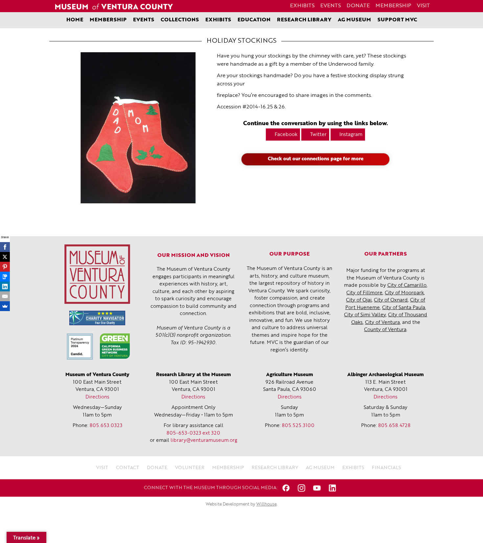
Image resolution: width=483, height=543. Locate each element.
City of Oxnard (391, 300)
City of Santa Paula (403, 307)
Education (254, 20)
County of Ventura (385, 330)
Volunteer (189, 467)
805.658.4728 (394, 425)
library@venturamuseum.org (204, 440)
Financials (386, 467)
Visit (423, 6)
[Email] (5, 296)
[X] (5, 257)
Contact (127, 467)
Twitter (318, 134)
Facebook (286, 134)
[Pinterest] (5, 267)
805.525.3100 (298, 425)
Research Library (304, 20)
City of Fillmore (364, 293)
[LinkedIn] (5, 286)
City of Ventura (382, 322)
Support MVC (397, 20)
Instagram (350, 134)
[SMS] (5, 277)
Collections (180, 20)
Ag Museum (354, 20)
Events (330, 6)
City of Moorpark (404, 293)
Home (74, 20)
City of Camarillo (406, 285)
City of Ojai (359, 300)
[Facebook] (5, 247)
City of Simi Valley (365, 315)
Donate (358, 6)
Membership (393, 6)
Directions (97, 397)
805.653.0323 (106, 425)
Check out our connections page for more (315, 159)
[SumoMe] (5, 306)
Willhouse (266, 504)
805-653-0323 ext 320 (193, 433)
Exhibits (302, 6)
